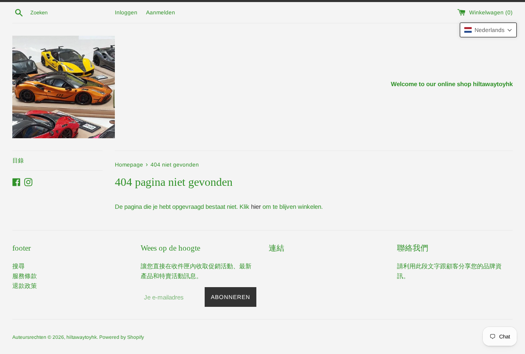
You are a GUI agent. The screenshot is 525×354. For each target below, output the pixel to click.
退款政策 (24, 285)
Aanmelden (160, 12)
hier (256, 206)
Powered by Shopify (121, 337)
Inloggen (126, 12)
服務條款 (24, 275)
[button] (488, 30)
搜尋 (18, 266)
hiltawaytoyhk (81, 337)
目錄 (18, 160)
